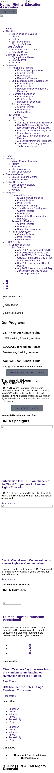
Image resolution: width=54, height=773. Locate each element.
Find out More (24, 112)
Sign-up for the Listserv (23, 57)
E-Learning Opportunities (30, 70)
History (15, 36)
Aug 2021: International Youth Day (34, 141)
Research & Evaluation (23, 94)
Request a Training (27, 78)
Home (9, 28)
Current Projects (25, 73)
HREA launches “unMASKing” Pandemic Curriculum (23, 689)
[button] (27, 151)
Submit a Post (19, 60)
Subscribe (14, 709)
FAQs (11, 722)
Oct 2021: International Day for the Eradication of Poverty (34, 131)
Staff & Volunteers (21, 41)
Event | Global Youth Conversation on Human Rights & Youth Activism (26, 562)
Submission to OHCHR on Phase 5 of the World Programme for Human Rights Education (25, 484)
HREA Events (13, 115)
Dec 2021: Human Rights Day (32, 125)
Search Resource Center (24, 49)
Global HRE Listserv (16, 55)
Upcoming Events (21, 117)
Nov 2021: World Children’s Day (33, 128)
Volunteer (13, 714)
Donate (12, 711)
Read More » (8, 503)
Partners (16, 39)
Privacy (12, 717)
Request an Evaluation (29, 102)
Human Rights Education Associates (20, 5)
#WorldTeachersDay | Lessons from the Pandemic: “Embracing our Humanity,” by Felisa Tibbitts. (26, 672)
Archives (16, 62)
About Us (10, 31)
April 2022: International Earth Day (34, 122)
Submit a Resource (21, 52)
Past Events (18, 120)
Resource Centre (14, 47)
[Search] (29, 1)
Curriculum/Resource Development (30, 81)
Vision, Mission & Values (24, 34)
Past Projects (24, 75)
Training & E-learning (22, 68)
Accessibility (15, 719)
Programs (11, 65)
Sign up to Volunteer (22, 44)
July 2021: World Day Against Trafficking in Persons (32, 144)
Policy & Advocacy (21, 104)
